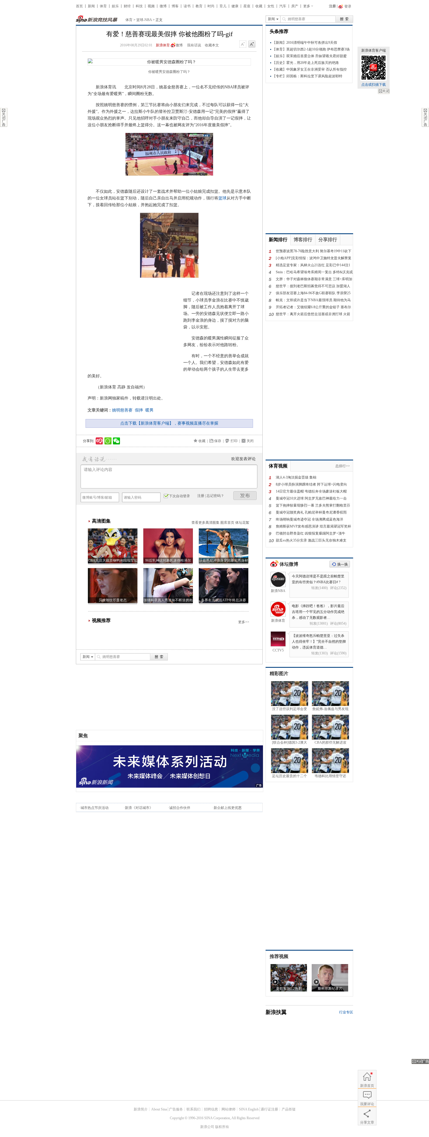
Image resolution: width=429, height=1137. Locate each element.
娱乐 (115, 6)
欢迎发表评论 (243, 459)
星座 (246, 6)
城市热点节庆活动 (95, 808)
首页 (79, 6)
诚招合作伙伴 (179, 808)
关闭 (384, 91)
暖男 (149, 410)
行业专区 (346, 1012)
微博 (163, 6)
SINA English (249, 1109)
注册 (332, 6)
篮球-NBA (144, 20)
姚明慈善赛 (122, 410)
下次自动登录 (179, 496)
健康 (234, 6)
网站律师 (229, 1109)
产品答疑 (289, 1109)
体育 (103, 6)
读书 (187, 6)
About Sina (159, 1109)
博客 (175, 6)
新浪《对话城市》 (139, 808)
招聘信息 (211, 1109)
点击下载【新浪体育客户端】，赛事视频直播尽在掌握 (169, 423)
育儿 (222, 6)
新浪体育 (163, 45)
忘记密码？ (215, 496)
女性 (270, 6)
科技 (139, 6)
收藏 (258, 6)
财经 (127, 6)
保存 (217, 441)
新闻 (91, 6)
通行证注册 (269, 1109)
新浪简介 (141, 1109)
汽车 (282, 6)
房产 (294, 6)
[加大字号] (251, 44)
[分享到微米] (99, 440)
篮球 (222, 198)
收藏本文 (212, 45)
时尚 (210, 6)
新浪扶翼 (276, 1012)
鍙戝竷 (245, 495)
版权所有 (222, 1127)
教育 (199, 6)
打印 (234, 441)
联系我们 (193, 1109)
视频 (151, 6)
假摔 (139, 410)
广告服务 (176, 1109)
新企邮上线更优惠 (228, 808)
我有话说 (194, 45)
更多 (306, 6)
